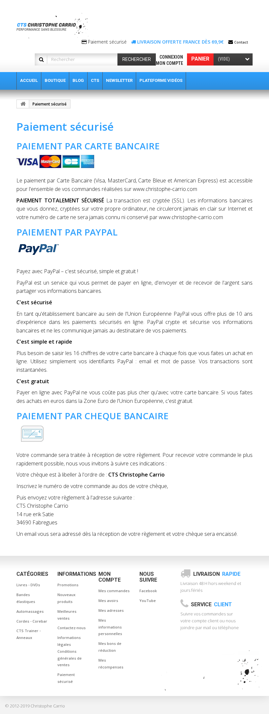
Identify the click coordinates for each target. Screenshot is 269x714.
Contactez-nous (71, 627)
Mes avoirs (108, 600)
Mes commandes (114, 590)
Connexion (171, 57)
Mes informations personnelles (110, 627)
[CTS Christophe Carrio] (53, 25)
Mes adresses (111, 610)
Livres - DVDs (28, 584)
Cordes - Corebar (31, 621)
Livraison (216, 574)
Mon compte (169, 63)
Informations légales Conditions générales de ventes (69, 651)
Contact (241, 42)
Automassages (30, 611)
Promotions (67, 584)
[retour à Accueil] (23, 104)
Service (211, 604)
